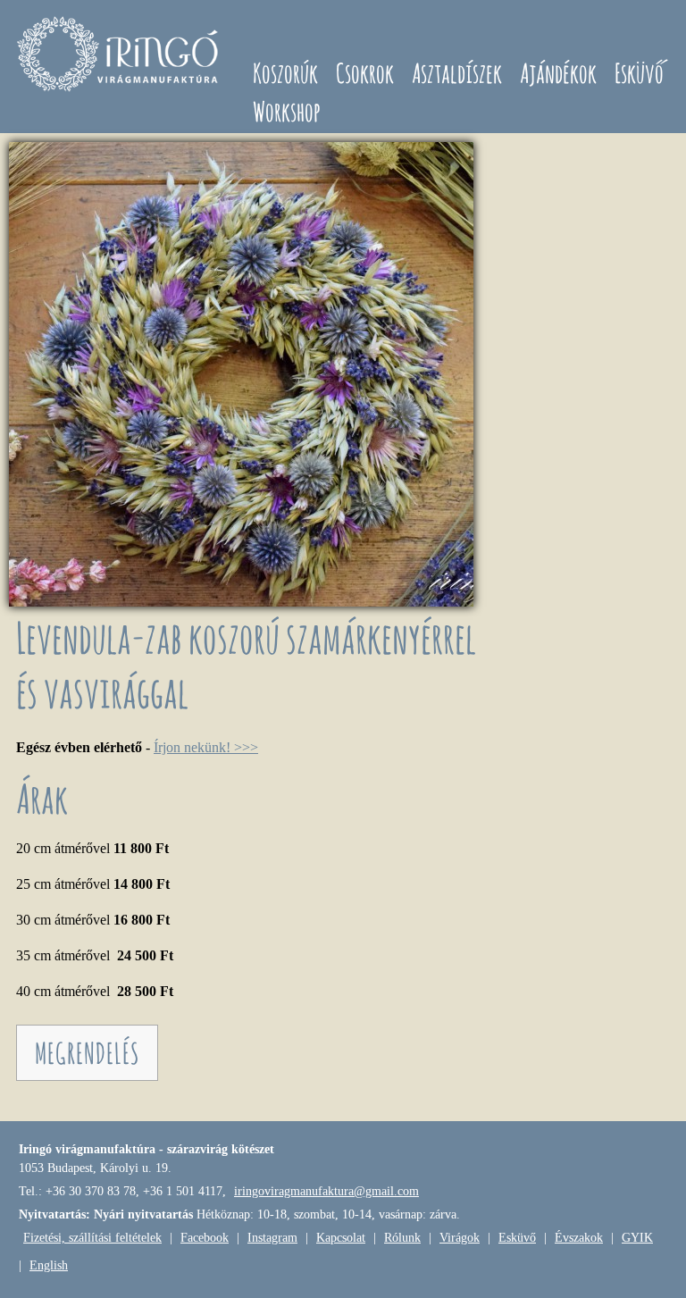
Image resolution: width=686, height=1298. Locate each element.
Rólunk (402, 1237)
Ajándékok (558, 72)
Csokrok (365, 72)
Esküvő (639, 72)
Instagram (272, 1237)
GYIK (637, 1237)
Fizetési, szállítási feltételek (92, 1237)
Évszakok (579, 1237)
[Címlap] (120, 56)
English (48, 1265)
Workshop (287, 111)
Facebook (204, 1237)
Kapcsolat (340, 1237)
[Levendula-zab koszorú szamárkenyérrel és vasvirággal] (241, 601)
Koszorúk (285, 72)
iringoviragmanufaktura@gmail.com (326, 1191)
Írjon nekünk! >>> (206, 747)
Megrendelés (87, 1052)
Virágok (459, 1237)
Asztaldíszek (457, 72)
